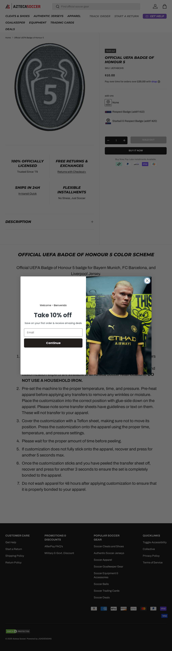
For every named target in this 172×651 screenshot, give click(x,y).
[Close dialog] (147, 281)
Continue (53, 343)
